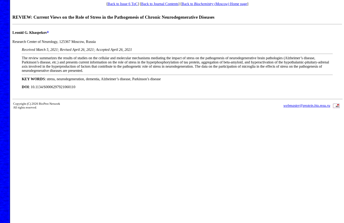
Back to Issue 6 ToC (123, 4)
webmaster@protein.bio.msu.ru (306, 106)
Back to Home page (214, 4)
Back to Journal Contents (159, 4)
